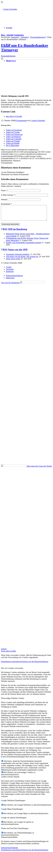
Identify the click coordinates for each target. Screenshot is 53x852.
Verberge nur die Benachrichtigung (34, 661)
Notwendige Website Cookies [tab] (12, 698)
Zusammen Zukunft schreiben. (18, 254)
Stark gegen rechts (13, 259)
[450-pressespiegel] (26, 59)
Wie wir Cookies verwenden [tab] (12, 668)
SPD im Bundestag (17, 229)
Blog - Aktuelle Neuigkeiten (12, 35)
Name (4, 190)
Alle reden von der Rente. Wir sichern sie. (22, 256)
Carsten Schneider (38, 120)
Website (4, 199)
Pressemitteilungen (8, 56)
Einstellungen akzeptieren (11, 661)
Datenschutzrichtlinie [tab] (9, 837)
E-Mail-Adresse (8, 195)
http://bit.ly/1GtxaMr (14, 116)
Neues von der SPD (17, 249)
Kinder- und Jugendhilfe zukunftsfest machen (23, 243)
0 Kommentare (21, 120)
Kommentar (6, 204)
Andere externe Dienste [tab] (10, 777)
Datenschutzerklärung (9, 848)
